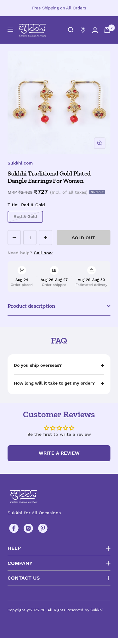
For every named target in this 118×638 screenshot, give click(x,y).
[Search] (71, 30)
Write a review (59, 453)
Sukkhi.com (20, 162)
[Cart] (107, 30)
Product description (31, 305)
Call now (43, 252)
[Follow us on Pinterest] (43, 528)
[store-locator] (83, 30)
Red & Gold (25, 216)
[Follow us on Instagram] (28, 528)
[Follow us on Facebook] (14, 528)
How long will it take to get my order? (54, 383)
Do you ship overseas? (38, 365)
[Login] (95, 30)
